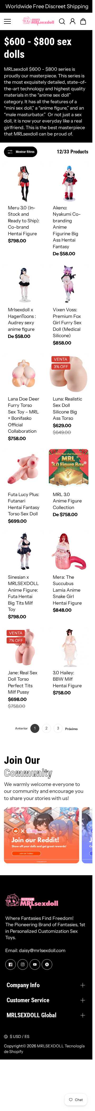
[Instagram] (22, 964)
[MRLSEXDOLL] (38, 21)
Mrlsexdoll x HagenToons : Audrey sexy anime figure (22, 319)
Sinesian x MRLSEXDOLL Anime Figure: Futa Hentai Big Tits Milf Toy (23, 593)
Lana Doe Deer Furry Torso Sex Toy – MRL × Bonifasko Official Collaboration (23, 415)
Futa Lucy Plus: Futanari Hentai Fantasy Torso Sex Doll (23, 504)
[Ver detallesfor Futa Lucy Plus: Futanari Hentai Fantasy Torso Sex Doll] (24, 469)
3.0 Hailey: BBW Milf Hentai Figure (67, 679)
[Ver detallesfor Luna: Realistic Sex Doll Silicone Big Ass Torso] (68, 373)
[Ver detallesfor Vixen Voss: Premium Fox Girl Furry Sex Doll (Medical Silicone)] (68, 284)
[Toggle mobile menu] (12, 21)
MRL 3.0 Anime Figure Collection (67, 501)
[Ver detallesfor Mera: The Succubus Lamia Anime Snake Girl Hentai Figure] (68, 551)
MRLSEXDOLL (50, 1045)
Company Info (23, 985)
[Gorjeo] (47, 964)
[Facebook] (10, 964)
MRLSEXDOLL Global (31, 1015)
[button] (83, 21)
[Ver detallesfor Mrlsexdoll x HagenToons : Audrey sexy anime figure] (24, 284)
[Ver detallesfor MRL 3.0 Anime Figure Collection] (68, 469)
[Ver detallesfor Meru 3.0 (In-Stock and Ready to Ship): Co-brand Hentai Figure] (24, 182)
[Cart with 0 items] (83, 21)
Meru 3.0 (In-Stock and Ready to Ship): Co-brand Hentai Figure (23, 220)
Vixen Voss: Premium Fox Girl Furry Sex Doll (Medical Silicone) (67, 322)
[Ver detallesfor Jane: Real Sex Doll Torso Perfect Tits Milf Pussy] (24, 647)
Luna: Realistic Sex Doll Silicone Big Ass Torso (67, 408)
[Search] (62, 21)
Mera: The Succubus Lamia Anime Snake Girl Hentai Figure (67, 590)
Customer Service (28, 1000)
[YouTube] (35, 964)
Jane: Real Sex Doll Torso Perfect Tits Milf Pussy (22, 682)
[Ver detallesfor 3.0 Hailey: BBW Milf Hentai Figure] (68, 647)
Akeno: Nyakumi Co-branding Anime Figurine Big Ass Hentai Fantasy (67, 227)
